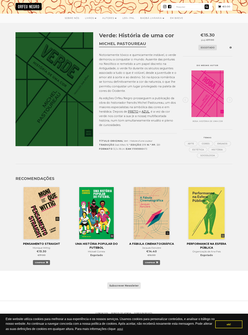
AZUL (145, 111)
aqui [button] (120, 329)
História (217, 149)
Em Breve (176, 18)
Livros (90, 18)
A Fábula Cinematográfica (151, 244)
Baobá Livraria (151, 18)
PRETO (133, 111)
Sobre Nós (72, 18)
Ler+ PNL (128, 18)
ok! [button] (229, 324)
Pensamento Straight (41, 244)
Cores (206, 143)
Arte (191, 143)
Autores (108, 18)
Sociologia (207, 155)
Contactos (102, 313)
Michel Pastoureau (122, 43)
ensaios (222, 143)
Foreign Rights (143, 313)
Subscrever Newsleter (124, 285)
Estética (198, 149)
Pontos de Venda (121, 313)
